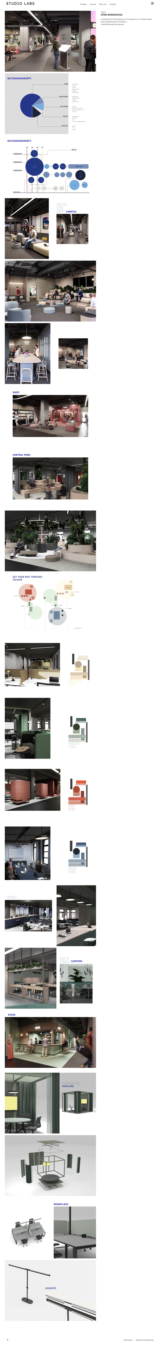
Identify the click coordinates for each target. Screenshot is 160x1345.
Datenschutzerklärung (145, 1340)
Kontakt (113, 4)
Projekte (83, 4)
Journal (93, 4)
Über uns (102, 4)
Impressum (128, 1340)
